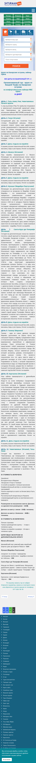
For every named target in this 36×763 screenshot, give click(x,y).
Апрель (8, 19)
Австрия (5, 616)
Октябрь (8, 24)
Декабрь (27, 24)
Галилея (5, 719)
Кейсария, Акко (7, 716)
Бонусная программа (9, 669)
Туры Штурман (7, 698)
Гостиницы (6, 674)
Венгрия (5, 621)
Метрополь (6, 706)
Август (18, 21)
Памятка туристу (8, 735)
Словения (6, 661)
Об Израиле (6, 724)
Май (18, 19)
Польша (5, 653)
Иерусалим (6, 714)
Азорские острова (8, 742)
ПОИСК (16, 66)
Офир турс (6, 700)
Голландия (6, 629)
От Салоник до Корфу (9, 740)
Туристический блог (9, 679)
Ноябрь (18, 24)
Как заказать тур (8, 685)
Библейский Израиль (9, 729)
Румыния (6, 658)
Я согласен (6, 759)
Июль (8, 21)
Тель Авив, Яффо (8, 721)
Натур (5, 711)
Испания (5, 645)
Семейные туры (8, 690)
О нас (5, 677)
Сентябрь (27, 21)
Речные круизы (7, 695)
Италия (5, 640)
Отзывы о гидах (7, 671)
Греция (5, 632)
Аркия (5, 708)
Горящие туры (7, 682)
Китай (5, 648)
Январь (8, 16)
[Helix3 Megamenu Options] (33, 11)
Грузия (5, 635)
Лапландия (6, 650)
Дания (5, 637)
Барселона (6, 737)
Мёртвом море (7, 727)
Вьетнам (5, 624)
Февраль (18, 16)
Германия (6, 627)
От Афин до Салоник (9, 748)
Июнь (28, 19)
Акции (5, 666)
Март (27, 16)
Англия (5, 619)
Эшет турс (6, 703)
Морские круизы (8, 693)
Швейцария (6, 664)
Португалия (6, 656)
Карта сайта (6, 687)
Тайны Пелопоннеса (9, 745)
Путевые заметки (8, 732)
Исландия (6, 643)
